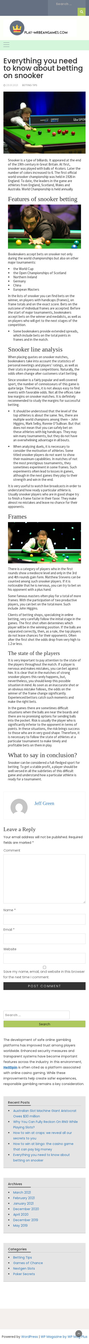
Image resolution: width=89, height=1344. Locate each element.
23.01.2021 (12, 85)
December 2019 (25, 1220)
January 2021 (23, 1203)
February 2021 (24, 1198)
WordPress (29, 1336)
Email (9, 929)
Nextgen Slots (24, 1268)
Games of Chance (28, 1263)
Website (9, 949)
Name (9, 910)
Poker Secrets (24, 1274)
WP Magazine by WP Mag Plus (64, 1336)
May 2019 (20, 1225)
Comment (11, 850)
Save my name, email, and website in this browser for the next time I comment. (44, 974)
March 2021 (22, 1192)
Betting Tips (29, 85)
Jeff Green (44, 803)
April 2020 (21, 1214)
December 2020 (26, 1209)
